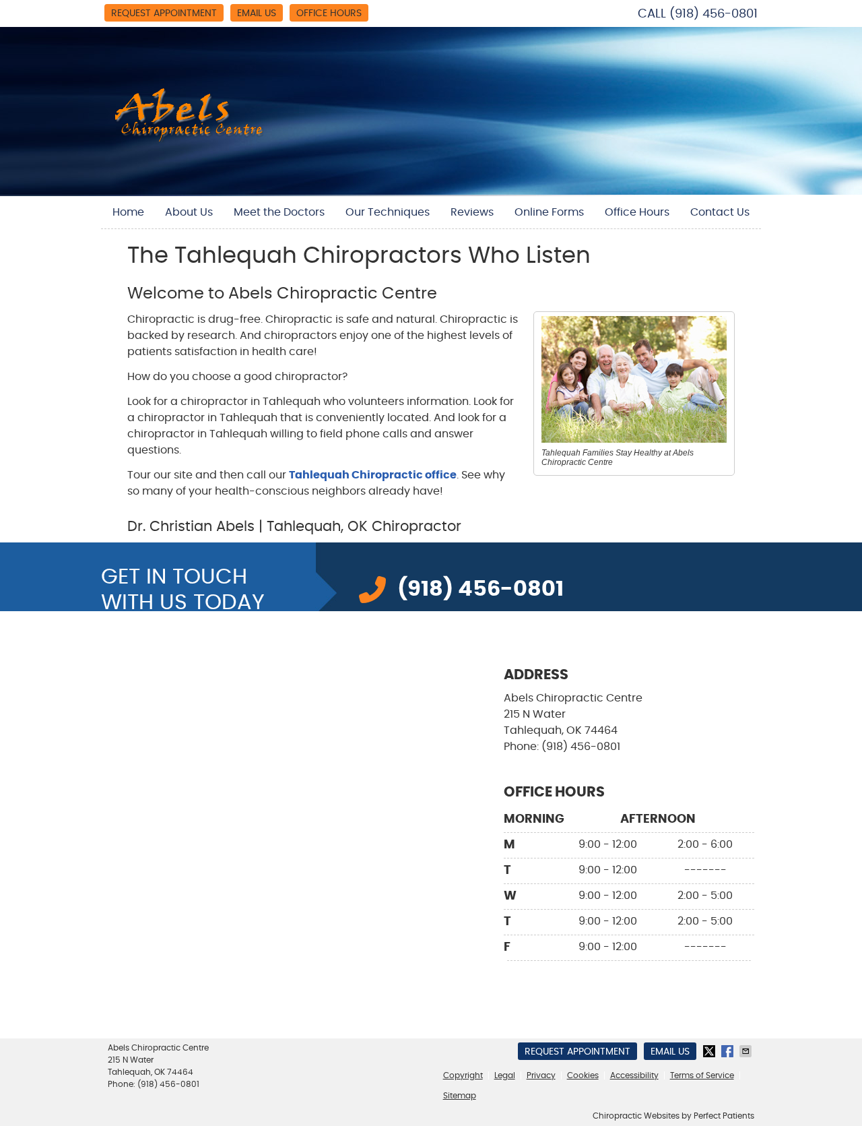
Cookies (583, 1075)
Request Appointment (164, 13)
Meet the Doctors (279, 212)
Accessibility (634, 1075)
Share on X (710, 1051)
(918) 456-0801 (713, 14)
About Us (189, 212)
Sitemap (459, 1096)
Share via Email (746, 1051)
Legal (504, 1075)
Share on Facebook (728, 1051)
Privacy (541, 1075)
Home (128, 212)
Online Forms (549, 212)
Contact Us (720, 212)
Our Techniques (387, 212)
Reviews (472, 212)
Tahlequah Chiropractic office (373, 475)
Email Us (256, 13)
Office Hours (329, 13)
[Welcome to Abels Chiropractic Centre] (188, 138)
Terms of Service (702, 1075)
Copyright (463, 1075)
